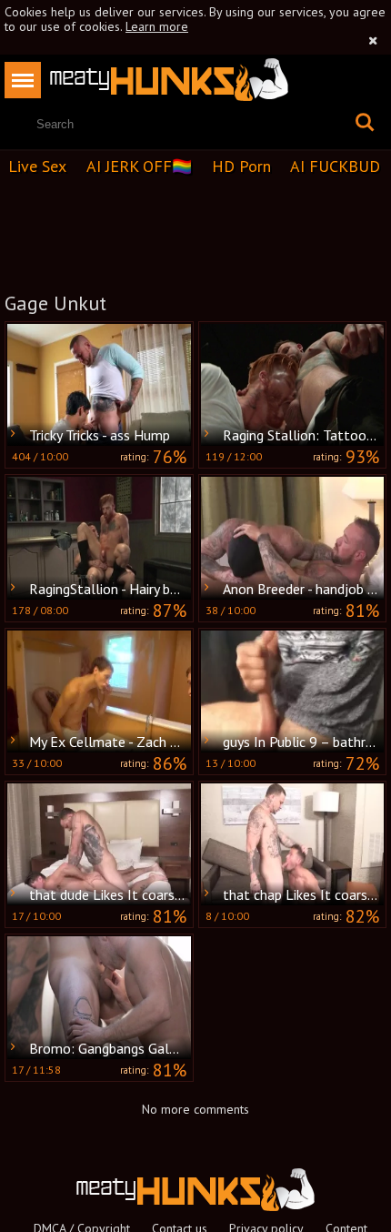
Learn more (156, 26)
